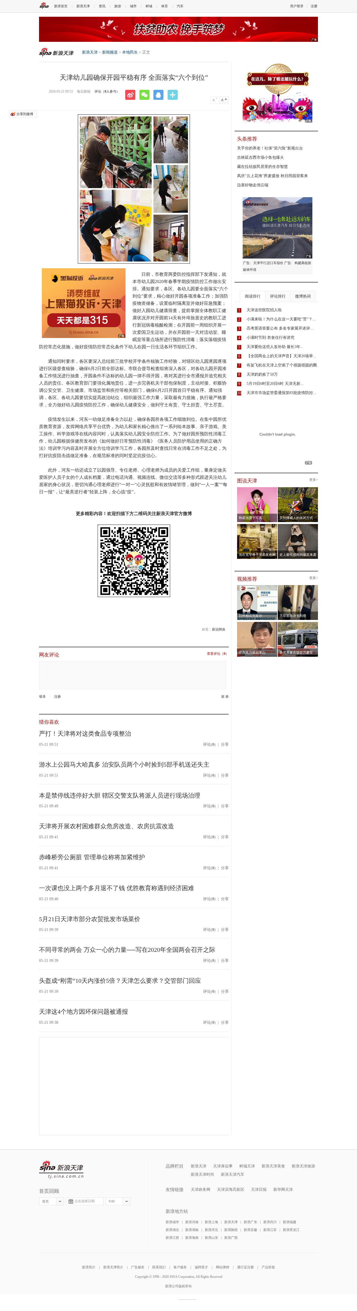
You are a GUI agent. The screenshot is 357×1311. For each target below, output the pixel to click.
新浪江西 (172, 1238)
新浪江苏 (270, 1230)
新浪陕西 (231, 1230)
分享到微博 (24, 114)
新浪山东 (211, 1238)
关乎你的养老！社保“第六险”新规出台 (270, 148)
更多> (313, 480)
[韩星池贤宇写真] (257, 489)
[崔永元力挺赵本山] (257, 624)
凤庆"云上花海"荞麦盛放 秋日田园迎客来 (272, 176)
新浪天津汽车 (232, 1174)
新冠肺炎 (218, 629)
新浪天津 (83, 6)
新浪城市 (172, 1222)
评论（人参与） (107, 91)
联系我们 (159, 1267)
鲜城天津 (247, 1166)
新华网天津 (283, 1189)
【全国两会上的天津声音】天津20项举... (281, 356)
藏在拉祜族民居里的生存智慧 (262, 167)
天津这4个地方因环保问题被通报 (83, 1011)
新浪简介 (88, 1267)
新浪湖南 (192, 1230)
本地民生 (130, 52)
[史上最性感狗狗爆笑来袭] (298, 526)
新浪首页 (60, 6)
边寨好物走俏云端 (252, 185)
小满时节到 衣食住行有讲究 (271, 337)
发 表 (225, 697)
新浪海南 (192, 1238)
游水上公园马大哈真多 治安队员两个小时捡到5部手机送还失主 (124, 764)
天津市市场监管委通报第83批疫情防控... (281, 393)
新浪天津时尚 (202, 1174)
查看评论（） (218, 654)
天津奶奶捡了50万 (262, 374)
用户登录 (296, 6)
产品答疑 (268, 1267)
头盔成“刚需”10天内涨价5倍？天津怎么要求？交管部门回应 (120, 980)
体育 (164, 6)
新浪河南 (192, 1222)
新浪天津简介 (113, 1267)
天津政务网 (200, 1189)
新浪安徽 (250, 1230)
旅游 (117, 6)
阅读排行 (252, 296)
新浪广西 (231, 1238)
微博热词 (303, 296)
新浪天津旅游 (303, 1166)
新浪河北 (211, 1230)
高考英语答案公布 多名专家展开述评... (280, 328)
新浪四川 (270, 1222)
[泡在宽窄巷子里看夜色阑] (257, 526)
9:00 (112, 1201)
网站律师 (222, 1267)
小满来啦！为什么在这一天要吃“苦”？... (281, 319)
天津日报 (259, 1189)
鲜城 (149, 6)
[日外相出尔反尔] (257, 587)
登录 (42, 697)
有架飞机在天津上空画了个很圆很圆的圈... (283, 365)
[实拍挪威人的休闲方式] (298, 489)
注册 (314, 6)
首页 (45, 1201)
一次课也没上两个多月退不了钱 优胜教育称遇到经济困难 (116, 888)
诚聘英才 (201, 1267)
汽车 (180, 6)
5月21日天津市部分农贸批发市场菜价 (89, 919)
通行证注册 (245, 1267)
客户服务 (180, 1267)
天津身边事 (223, 1166)
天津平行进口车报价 (268, 263)
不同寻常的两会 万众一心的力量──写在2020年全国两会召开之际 (127, 949)
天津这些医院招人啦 (264, 310)
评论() (209, 744)
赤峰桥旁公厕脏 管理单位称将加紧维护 (92, 857)
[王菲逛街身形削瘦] (298, 587)
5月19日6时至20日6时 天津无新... (275, 384)
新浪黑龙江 (291, 1230)
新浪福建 (289, 1222)
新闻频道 (110, 52)
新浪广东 (250, 1222)
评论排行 (278, 296)
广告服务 (137, 1267)
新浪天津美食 (273, 1166)
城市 (133, 6)
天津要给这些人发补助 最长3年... (275, 347)
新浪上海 (211, 1222)
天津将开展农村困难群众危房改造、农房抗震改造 (106, 826)
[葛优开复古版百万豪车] (298, 624)
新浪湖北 (172, 1230)
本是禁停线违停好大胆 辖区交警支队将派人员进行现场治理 (119, 795)
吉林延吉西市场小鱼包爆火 (260, 157)
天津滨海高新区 (230, 1189)
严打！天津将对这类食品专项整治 (85, 733)
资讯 (102, 6)
